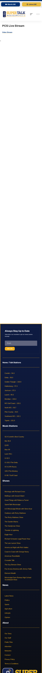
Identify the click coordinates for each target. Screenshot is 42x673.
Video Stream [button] (7, 32)
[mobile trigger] (32, 14)
